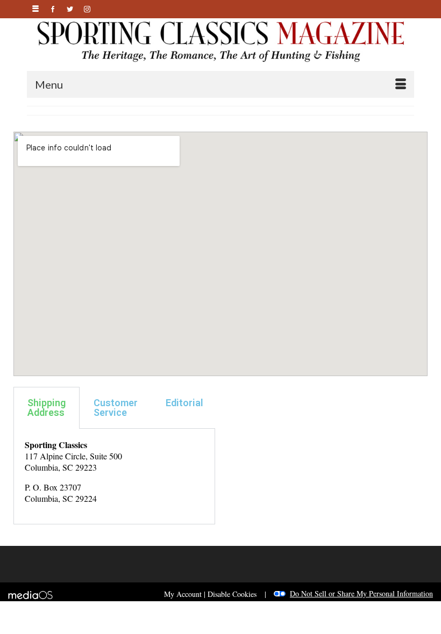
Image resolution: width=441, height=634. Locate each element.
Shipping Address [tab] (46, 407)
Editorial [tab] (184, 402)
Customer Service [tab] (116, 407)
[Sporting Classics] (220, 40)
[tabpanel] (114, 476)
